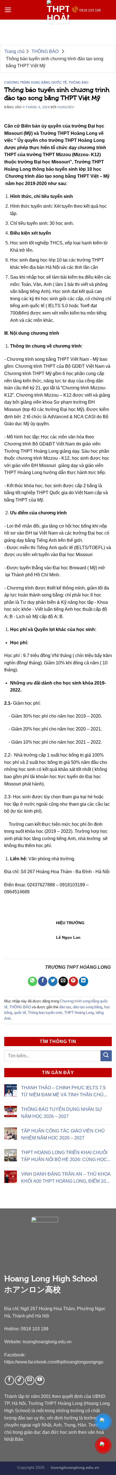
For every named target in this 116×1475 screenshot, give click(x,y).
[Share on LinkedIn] (83, 981)
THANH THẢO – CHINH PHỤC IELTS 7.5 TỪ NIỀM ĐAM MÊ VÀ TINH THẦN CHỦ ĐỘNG (63, 1091)
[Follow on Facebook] (9, 1380)
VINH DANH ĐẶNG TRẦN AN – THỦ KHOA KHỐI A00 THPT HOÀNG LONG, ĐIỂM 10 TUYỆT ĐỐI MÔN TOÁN (66, 1178)
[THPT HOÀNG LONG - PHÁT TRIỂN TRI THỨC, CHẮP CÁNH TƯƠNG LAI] (58, 12)
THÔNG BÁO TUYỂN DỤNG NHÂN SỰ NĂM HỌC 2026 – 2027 (61, 1112)
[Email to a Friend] (63, 981)
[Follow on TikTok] (19, 1380)
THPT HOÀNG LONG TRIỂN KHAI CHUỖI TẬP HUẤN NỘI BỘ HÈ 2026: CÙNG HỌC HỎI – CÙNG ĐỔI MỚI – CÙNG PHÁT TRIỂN (64, 1156)
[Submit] (106, 1055)
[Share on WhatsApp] (32, 981)
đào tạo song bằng (87, 1007)
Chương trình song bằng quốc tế (35, 82)
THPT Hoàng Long (79, 1012)
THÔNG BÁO (79, 82)
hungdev (65, 107)
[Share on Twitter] (52, 981)
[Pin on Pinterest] (73, 981)
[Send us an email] (29, 1380)
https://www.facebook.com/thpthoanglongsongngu (53, 1362)
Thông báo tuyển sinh (45, 1012)
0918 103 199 (90, 10)
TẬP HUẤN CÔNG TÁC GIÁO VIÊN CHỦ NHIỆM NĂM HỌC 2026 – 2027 (63, 1134)
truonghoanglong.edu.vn (47, 1341)
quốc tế (20, 1012)
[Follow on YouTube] (39, 1380)
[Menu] (8, 10)
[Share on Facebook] (42, 981)
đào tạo (65, 1007)
